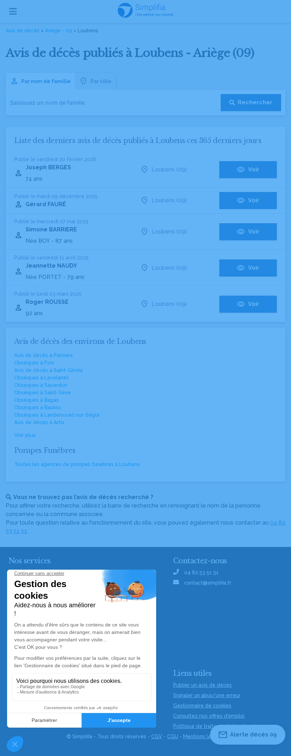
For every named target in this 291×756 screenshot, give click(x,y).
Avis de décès (22, 30)
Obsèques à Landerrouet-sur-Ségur (57, 415)
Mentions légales (203, 736)
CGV (156, 736)
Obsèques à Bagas (36, 400)
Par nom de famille (46, 81)
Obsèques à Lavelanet (41, 377)
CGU (172, 736)
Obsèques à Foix (34, 363)
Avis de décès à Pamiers (43, 355)
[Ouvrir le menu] (13, 11)
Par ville (100, 81)
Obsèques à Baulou (37, 407)
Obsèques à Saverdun (40, 385)
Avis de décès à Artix (39, 422)
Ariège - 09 (58, 30)
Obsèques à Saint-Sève (42, 392)
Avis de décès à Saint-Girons (48, 370)
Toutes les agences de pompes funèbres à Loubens (77, 464)
